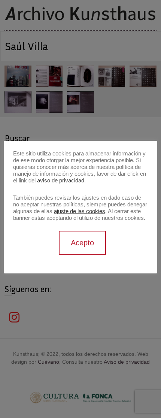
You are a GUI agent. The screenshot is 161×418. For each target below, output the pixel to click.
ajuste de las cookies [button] (79, 211)
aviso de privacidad (60, 181)
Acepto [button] (82, 243)
